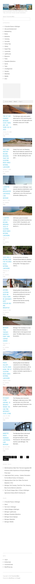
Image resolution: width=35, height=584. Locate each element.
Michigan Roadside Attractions (12, 514)
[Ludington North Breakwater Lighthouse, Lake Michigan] (17, 180)
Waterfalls (7, 74)
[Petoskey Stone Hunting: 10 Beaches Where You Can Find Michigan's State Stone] (17, 391)
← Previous (7, 457)
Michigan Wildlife (9, 522)
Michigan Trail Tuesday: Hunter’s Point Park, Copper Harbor (6, 334)
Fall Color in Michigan (10, 507)
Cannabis (7, 41)
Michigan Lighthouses (10, 512)
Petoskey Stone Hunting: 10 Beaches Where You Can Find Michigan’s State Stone (7, 406)
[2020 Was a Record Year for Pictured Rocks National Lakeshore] (17, 251)
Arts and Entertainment (10, 29)
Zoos (5, 78)
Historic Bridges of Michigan (11, 509)
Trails (5, 66)
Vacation (6, 71)
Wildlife (6, 76)
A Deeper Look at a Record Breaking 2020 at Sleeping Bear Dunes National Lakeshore (6, 227)
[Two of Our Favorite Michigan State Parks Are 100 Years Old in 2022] (17, 110)
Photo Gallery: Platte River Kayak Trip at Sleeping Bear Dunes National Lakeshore (7, 370)
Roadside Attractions (9, 61)
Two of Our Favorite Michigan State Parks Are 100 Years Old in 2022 (7, 122)
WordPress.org (8, 567)
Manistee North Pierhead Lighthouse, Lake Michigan (6, 438)
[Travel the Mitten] (17, 6)
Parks (5, 59)
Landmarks (7, 51)
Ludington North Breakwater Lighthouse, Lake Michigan (7, 192)
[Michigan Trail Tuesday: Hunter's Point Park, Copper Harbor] (17, 321)
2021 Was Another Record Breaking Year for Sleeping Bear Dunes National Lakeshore (6, 158)
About (6, 504)
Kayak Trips (7, 49)
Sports (6, 64)
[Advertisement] (11, 90)
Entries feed (7, 562)
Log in (6, 559)
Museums (7, 56)
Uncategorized (8, 68)
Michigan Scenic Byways (11, 517)
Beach (15, 101)
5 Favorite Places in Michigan (12, 26)
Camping (6, 39)
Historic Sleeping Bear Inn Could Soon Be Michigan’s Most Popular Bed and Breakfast (7, 299)
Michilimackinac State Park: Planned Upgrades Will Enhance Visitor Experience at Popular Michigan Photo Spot (18, 470)
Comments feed (8, 564)
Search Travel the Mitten (8, 16)
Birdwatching (7, 31)
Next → (6, 459)
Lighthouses (7, 54)
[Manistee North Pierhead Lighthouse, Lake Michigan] (17, 427)
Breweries (7, 36)
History (6, 46)
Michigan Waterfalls (9, 519)
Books (6, 34)
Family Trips (7, 44)
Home (10, 101)
